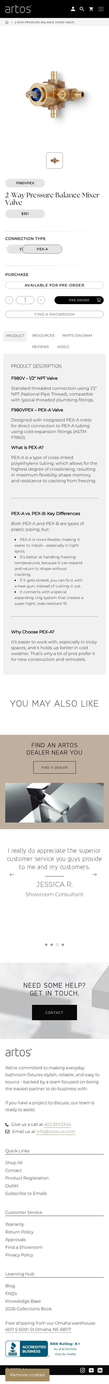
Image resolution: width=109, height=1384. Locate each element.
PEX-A (42, 249)
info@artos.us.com (55, 1131)
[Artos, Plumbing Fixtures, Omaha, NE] (54, 1349)
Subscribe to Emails (26, 1193)
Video (63, 347)
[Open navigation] (101, 9)
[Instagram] (82, 1370)
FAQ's (11, 1293)
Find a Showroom (55, 314)
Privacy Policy (19, 1254)
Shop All (13, 1162)
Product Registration (27, 1178)
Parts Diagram (77, 335)
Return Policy (19, 1231)
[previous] (12, 874)
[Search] (82, 9)
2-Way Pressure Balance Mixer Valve (44, 22)
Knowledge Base (23, 1301)
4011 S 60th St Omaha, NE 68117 (38, 1329)
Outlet (12, 1185)
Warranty (14, 1224)
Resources (43, 335)
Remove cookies (27, 1374)
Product (15, 335)
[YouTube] (91, 1370)
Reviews (40, 347)
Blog (10, 1285)
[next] (94, 874)
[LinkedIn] (100, 1370)
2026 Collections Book (28, 1308)
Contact (54, 1012)
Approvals (15, 1239)
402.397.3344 (57, 1124)
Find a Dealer (55, 767)
